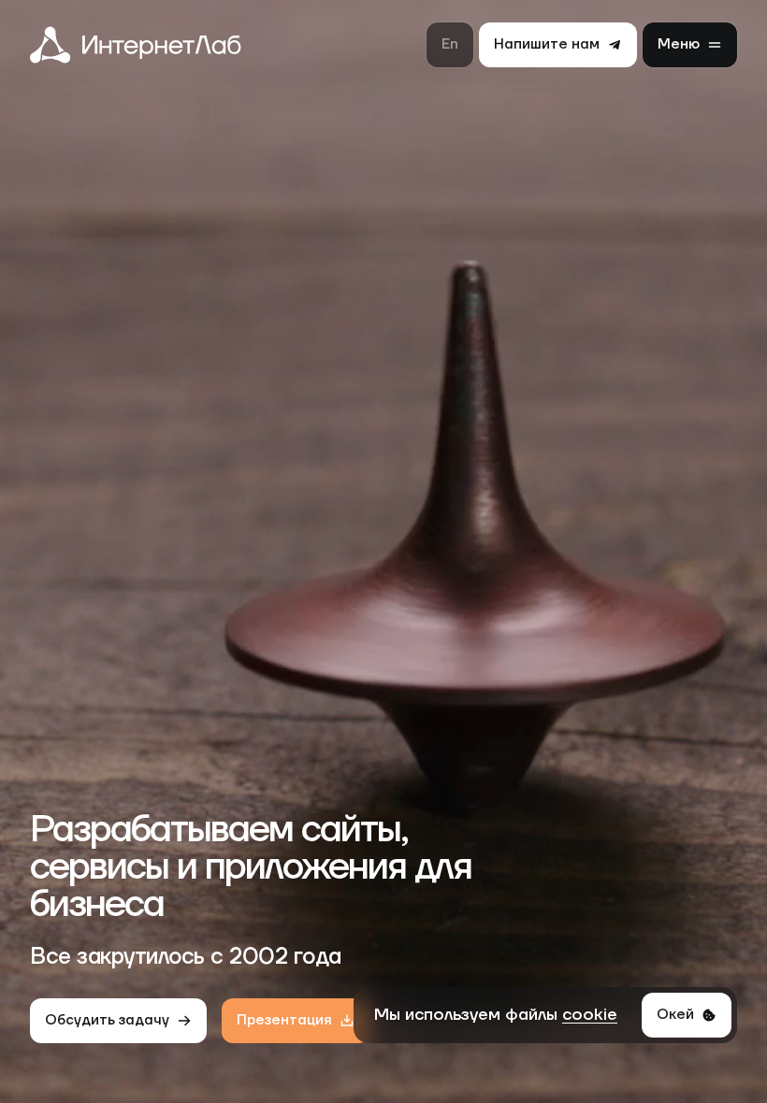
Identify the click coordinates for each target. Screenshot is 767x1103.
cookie (589, 1014)
